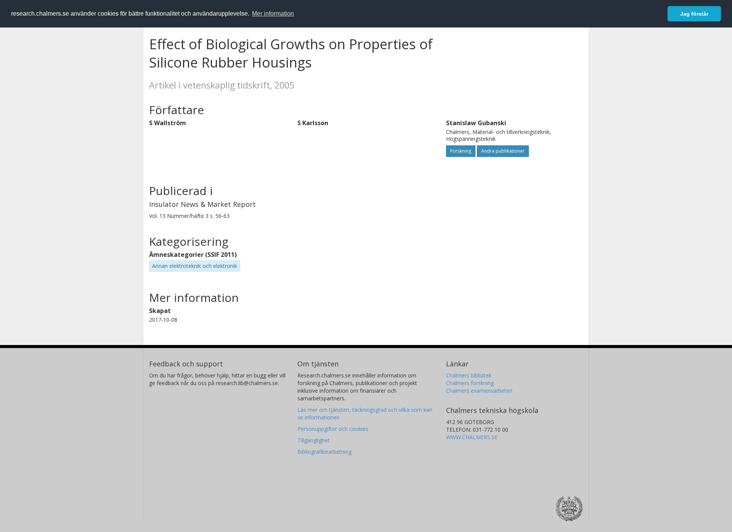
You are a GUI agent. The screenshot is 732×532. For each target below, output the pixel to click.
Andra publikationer (503, 151)
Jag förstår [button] (694, 14)
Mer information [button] (273, 13)
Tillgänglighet (313, 440)
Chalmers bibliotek (468, 375)
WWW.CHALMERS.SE (472, 437)
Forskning (460, 151)
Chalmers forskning (470, 383)
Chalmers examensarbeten (479, 390)
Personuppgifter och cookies (332, 428)
